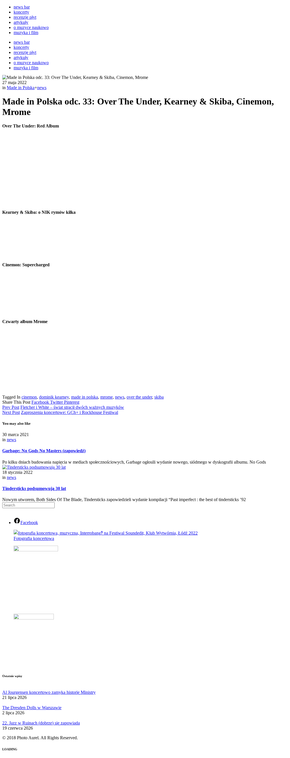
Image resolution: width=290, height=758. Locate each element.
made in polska (84, 397)
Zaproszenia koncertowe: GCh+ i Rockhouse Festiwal (69, 412)
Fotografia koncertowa (34, 538)
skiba (159, 397)
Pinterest (71, 402)
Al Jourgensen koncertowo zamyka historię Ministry (49, 692)
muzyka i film (26, 32)
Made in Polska (21, 87)
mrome (106, 397)
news (41, 87)
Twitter (57, 402)
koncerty (21, 12)
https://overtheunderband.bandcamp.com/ (221, 191)
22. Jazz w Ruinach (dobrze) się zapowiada (41, 723)
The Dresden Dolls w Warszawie (31, 707)
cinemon (29, 397)
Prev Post (10, 407)
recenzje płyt (25, 17)
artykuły (21, 22)
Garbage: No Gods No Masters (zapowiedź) (44, 450)
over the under (139, 397)
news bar (22, 7)
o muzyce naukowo (31, 27)
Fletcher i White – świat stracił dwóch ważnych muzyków (72, 407)
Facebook (40, 402)
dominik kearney (54, 397)
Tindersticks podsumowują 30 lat (34, 488)
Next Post (11, 412)
